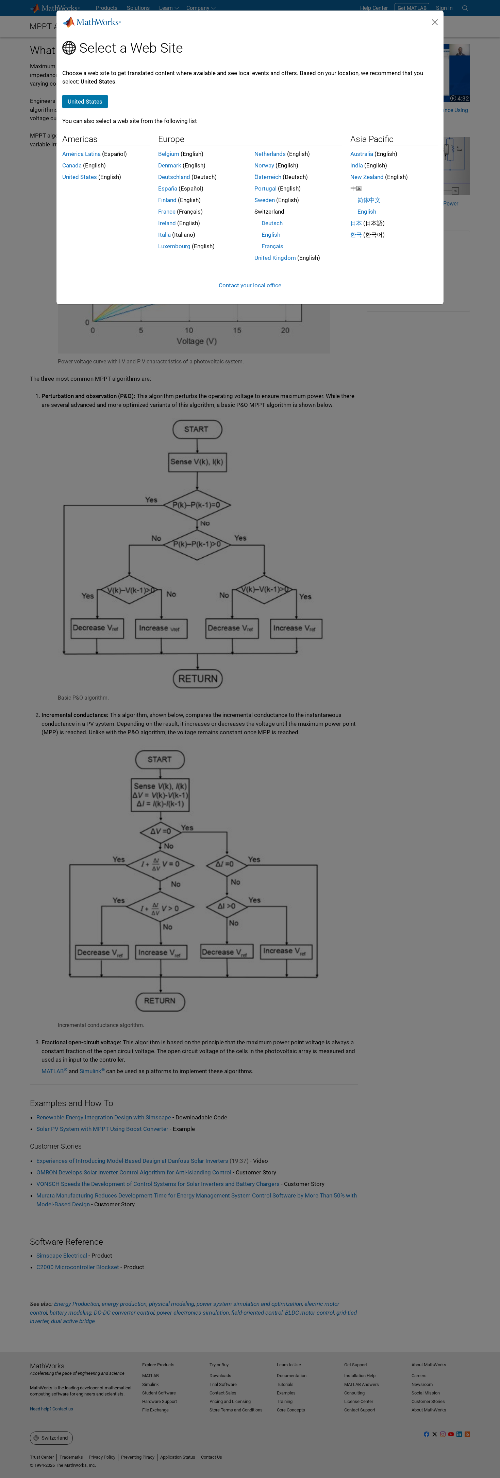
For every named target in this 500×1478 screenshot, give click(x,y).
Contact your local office (250, 285)
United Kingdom (275, 257)
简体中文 (369, 200)
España (167, 188)
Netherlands (270, 153)
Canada (72, 165)
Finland (167, 200)
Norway (264, 165)
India (356, 165)
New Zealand (367, 177)
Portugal (265, 188)
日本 (356, 223)
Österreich (267, 177)
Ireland (167, 223)
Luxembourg (174, 246)
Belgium (168, 153)
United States (79, 177)
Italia (164, 234)
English (271, 234)
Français (272, 246)
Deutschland (174, 177)
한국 (356, 234)
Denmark (169, 165)
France (167, 211)
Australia (361, 153)
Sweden (264, 200)
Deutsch (272, 223)
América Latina (81, 153)
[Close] (435, 22)
